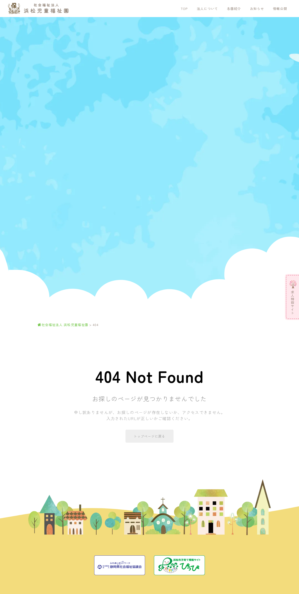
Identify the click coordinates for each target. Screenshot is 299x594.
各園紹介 (234, 8)
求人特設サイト (292, 302)
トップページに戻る (149, 436)
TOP (184, 8)
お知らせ (257, 8)
